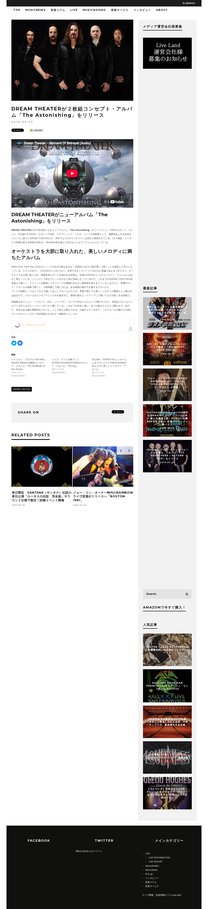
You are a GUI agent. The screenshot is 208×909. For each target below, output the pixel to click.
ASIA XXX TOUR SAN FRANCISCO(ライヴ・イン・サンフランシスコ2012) (167, 685)
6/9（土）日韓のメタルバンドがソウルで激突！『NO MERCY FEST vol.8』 (167, 347)
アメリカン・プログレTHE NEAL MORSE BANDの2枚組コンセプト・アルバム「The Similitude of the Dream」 (28, 364)
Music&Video (94, 10)
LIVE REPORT (156, 861)
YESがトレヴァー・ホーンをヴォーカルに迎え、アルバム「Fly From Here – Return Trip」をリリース (167, 454)
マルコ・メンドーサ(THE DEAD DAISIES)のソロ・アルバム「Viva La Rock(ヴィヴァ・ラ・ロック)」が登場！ (167, 383)
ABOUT (162, 10)
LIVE (74, 10)
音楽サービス (120, 10)
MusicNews (35, 10)
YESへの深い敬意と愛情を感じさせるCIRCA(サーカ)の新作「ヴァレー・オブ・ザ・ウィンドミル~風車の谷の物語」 (102, 496)
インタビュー (142, 10)
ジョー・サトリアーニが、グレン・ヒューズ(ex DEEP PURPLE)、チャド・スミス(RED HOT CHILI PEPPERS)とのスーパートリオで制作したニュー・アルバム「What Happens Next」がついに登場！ (41, 502)
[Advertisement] (72, 564)
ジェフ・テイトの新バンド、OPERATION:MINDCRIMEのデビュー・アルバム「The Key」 (70, 362)
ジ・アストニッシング (33, 324)
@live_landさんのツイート (89, 851)
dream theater (21, 389)
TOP (16, 10)
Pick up (149, 873)
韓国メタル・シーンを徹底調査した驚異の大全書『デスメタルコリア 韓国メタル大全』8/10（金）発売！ (167, 311)
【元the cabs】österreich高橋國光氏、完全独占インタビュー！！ (167, 649)
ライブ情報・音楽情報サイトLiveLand (161, 895)
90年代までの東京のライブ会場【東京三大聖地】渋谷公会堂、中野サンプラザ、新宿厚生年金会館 (167, 721)
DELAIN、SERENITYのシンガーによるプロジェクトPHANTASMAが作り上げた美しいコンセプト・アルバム (109, 364)
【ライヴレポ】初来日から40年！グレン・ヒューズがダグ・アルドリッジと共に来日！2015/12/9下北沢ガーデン (167, 793)
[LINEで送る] (36, 130)
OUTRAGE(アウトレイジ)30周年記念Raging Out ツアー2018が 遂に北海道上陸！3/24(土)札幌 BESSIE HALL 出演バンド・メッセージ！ (167, 418)
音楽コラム (58, 10)
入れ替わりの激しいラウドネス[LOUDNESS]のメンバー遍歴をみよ (167, 757)
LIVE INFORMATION (159, 857)
